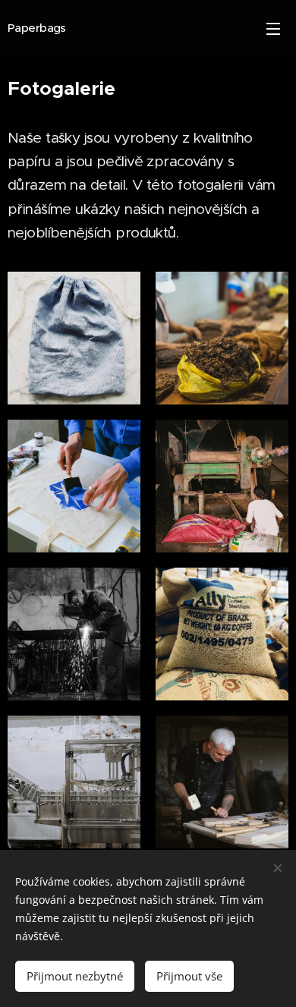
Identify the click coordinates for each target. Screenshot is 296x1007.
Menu (273, 28)
